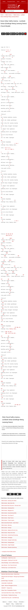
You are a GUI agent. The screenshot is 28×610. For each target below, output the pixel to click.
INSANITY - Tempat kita (6, 588)
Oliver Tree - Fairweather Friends (8, 590)
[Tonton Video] (25, 34)
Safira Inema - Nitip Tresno (7, 517)
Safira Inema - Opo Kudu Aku (7, 503)
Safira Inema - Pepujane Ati (7, 510)
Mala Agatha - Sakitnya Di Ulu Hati (9, 560)
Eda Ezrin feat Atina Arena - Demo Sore (10, 574)
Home (4, 1)
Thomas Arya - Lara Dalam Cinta (8, 567)
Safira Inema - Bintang (6, 525)
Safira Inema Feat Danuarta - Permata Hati (11, 505)
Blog (12, 603)
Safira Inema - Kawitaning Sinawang (9, 535)
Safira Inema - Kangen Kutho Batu (9, 540)
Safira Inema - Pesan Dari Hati (8, 532)
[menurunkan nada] (3, 34)
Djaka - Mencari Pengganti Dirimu (9, 585)
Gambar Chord (18, 603)
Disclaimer (21, 601)
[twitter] (17, 494)
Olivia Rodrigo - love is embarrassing (9, 562)
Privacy (15, 601)
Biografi (7, 603)
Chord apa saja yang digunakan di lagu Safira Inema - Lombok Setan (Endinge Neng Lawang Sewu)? (13, 428)
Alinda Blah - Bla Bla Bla (6, 583)
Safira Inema (8, 14)
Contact (10, 601)
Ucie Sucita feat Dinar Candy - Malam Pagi (11, 592)
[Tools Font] (20, 34)
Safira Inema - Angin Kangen (7, 544)
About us (4, 601)
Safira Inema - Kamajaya (6, 537)
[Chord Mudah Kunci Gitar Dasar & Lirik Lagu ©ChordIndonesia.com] (14, 8)
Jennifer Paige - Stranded (7, 580)
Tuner (18, 1)
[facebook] (10, 494)
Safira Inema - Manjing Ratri (7, 508)
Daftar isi (23, 1)
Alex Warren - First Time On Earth (9, 565)
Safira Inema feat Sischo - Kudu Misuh (9, 522)
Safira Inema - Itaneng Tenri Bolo (8, 500)
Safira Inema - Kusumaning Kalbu (8, 513)
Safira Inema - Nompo (6, 527)
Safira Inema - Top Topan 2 (7, 515)
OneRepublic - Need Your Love (8, 557)
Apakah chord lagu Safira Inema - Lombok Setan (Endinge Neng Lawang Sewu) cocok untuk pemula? (14, 434)
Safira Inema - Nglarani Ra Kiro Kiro (9, 530)
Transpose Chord (11, 1)
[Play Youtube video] (14, 452)
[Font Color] (22, 34)
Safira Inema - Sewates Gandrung (9, 547)
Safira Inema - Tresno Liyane (7, 520)
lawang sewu (12, 328)
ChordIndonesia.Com (19, 606)
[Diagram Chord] (17, 34)
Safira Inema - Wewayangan (7, 542)
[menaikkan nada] (7, 34)
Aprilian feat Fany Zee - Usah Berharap (10, 597)
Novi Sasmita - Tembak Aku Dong (9, 595)
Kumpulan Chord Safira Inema (9, 551)
